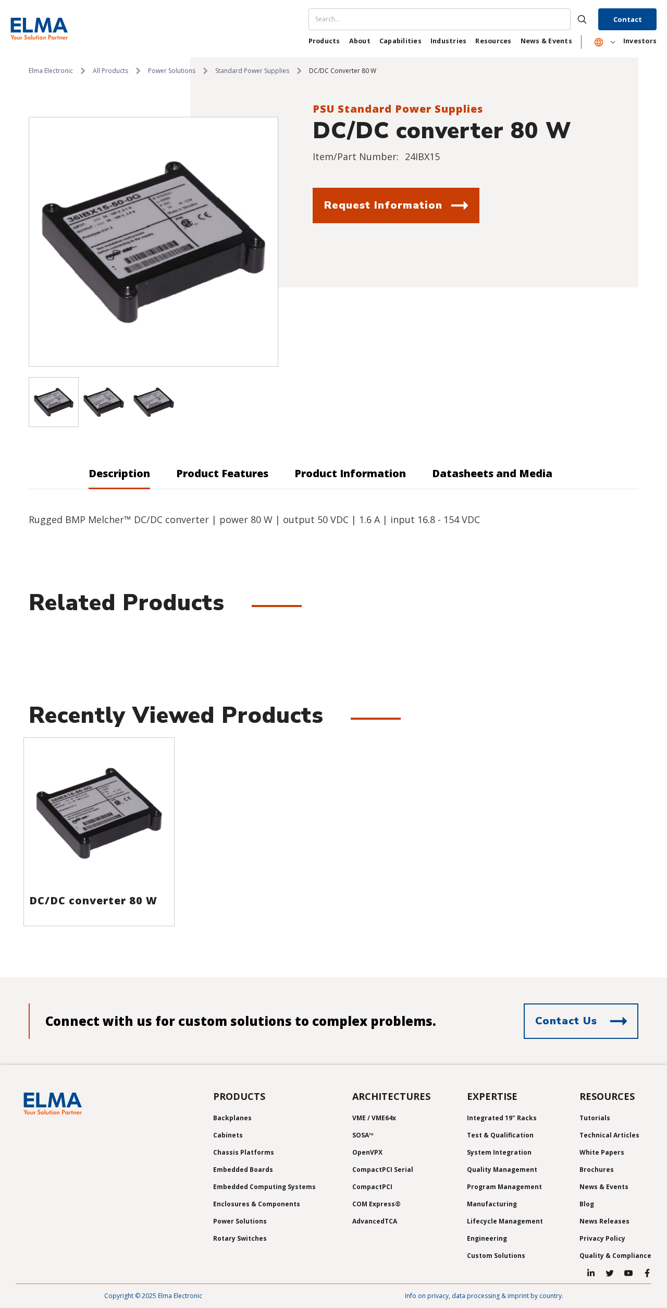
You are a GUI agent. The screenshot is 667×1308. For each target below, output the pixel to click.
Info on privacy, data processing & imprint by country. (484, 1295)
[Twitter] (610, 1273)
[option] (153, 242)
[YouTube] (628, 1273)
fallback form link (338, 232)
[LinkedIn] (591, 1273)
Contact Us (566, 1021)
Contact (627, 19)
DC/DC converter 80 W (93, 900)
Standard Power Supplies (252, 70)
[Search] (452, 19)
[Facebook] (647, 1273)
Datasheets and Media (492, 473)
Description (119, 473)
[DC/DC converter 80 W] (99, 813)
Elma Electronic (51, 70)
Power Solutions (171, 70)
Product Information (350, 473)
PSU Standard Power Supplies (398, 109)
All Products (110, 70)
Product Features (222, 473)
